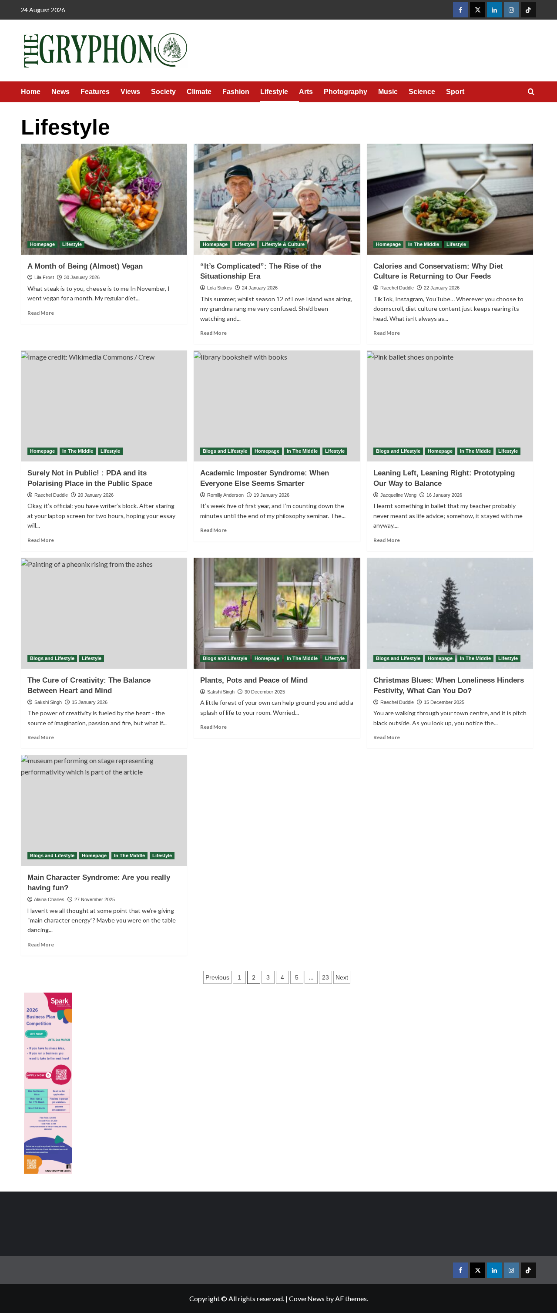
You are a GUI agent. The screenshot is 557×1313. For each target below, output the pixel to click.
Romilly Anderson (225, 495)
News (60, 91)
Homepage (42, 244)
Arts (306, 91)
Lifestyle (274, 91)
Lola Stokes (219, 287)
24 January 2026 (260, 287)
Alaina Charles (49, 899)
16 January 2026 (444, 495)
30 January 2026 (82, 277)
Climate (199, 91)
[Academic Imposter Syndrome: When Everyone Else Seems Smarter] (277, 405)
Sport (455, 91)
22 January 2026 (442, 287)
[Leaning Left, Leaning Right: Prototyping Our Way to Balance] (450, 405)
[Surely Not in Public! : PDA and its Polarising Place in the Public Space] (104, 405)
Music (388, 91)
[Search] (531, 92)
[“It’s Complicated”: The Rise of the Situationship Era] (277, 199)
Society (163, 91)
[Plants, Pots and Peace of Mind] (277, 613)
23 (325, 977)
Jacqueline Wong (398, 495)
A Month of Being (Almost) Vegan (85, 266)
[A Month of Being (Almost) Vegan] (104, 199)
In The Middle (423, 244)
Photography (345, 91)
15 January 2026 (89, 702)
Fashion (235, 91)
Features (95, 91)
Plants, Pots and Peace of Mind (254, 680)
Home (30, 91)
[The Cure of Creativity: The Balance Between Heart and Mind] (104, 613)
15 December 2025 (444, 702)
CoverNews (307, 1298)
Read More (40, 313)
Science (422, 91)
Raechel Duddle (397, 287)
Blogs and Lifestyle (225, 451)
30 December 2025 (265, 691)
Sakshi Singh (48, 702)
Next (342, 977)
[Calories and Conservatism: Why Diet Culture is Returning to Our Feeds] (450, 199)
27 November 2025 (94, 899)
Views (130, 91)
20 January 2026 (96, 495)
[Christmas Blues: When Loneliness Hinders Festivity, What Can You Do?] (450, 613)
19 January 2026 (271, 495)
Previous (217, 977)
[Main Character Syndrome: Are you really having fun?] (104, 810)
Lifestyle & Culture (283, 244)
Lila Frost (44, 277)
